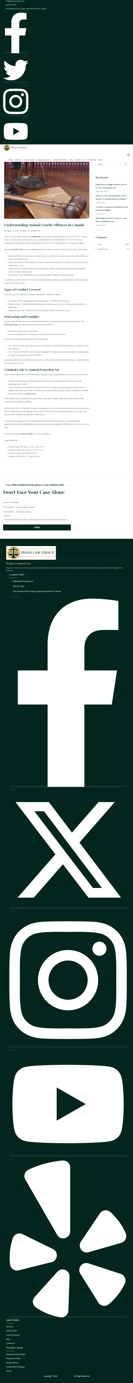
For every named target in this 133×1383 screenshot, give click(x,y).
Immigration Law (42, 160)
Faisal (24, 231)
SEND (37, 527)
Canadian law (35, 237)
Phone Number (8, 507)
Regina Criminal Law (18, 563)
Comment (7, 516)
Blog (71, 160)
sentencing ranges (11, 325)
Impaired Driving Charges (16, 1354)
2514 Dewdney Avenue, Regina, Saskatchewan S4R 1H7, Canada (26, 9)
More (100, 160)
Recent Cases (11, 1331)
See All (8, 1371)
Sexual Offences (12, 1363)
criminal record (30, 394)
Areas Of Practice (60, 160)
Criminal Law (29, 160)
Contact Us (79, 160)
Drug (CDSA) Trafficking (15, 1367)
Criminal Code (16, 250)
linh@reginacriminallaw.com (23, 581)
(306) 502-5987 (11, 5)
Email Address (9, 512)
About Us (18, 160)
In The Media (91, 160)
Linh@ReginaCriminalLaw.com (15, 1)
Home (10, 160)
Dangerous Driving (13, 1358)
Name (6, 502)
